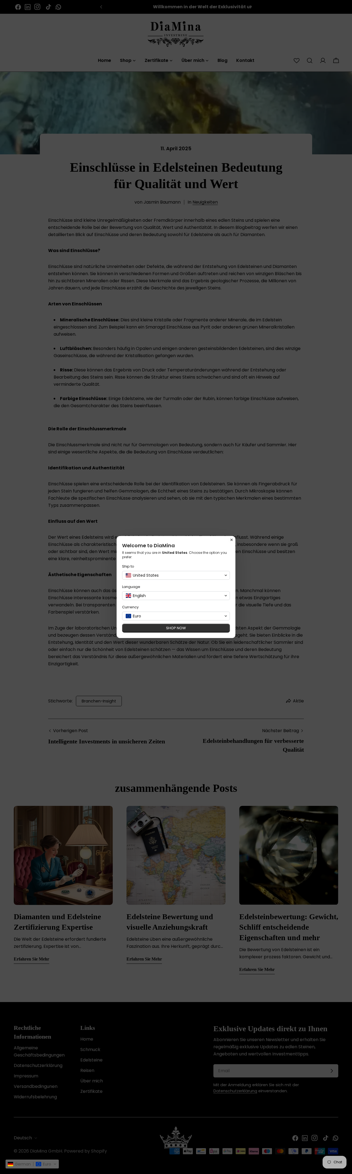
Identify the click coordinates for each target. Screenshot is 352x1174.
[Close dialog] (231, 540)
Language (131, 586)
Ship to (128, 566)
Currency (130, 607)
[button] (32, 1164)
